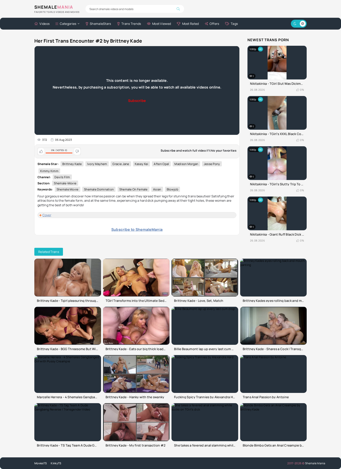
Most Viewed (161, 23)
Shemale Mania (315, 463)
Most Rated (190, 23)
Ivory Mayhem (97, 164)
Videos (44, 23)
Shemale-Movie (65, 183)
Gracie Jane (120, 164)
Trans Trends (131, 23)
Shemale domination (99, 189)
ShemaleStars (100, 23)
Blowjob (172, 189)
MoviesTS (40, 463)
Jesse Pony (212, 164)
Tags (234, 23)
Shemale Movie (68, 189)
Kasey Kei (141, 164)
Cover (46, 215)
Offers (214, 23)
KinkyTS (56, 463)
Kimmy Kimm (49, 171)
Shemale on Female (133, 189)
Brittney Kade (72, 164)
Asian (157, 189)
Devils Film (62, 177)
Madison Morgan (186, 164)
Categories (68, 23)
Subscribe (137, 100)
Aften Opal (161, 164)
